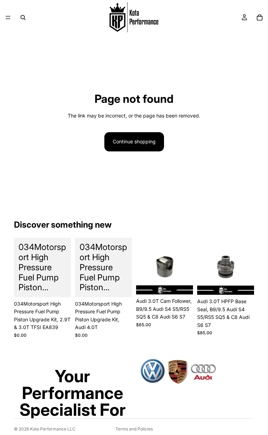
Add (249, 284)
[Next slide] (185, 266)
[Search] (23, 17)
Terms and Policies (134, 429)
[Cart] (259, 17)
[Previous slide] (143, 266)
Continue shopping (134, 141)
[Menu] (8, 17)
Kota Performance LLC (52, 429)
